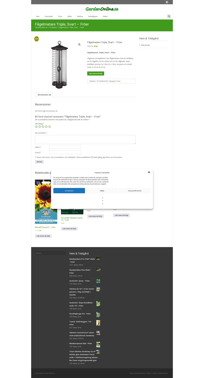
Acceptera (69, 190)
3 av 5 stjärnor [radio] (43, 126)
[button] (149, 172)
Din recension (41, 133)
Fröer (60, 16)
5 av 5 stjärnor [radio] (49, 126)
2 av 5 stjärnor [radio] (39, 126)
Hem (38, 16)
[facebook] (167, 2)
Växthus (80, 16)
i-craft (153, 373)
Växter (105, 16)
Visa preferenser (135, 190)
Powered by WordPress (138, 373)
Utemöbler (49, 16)
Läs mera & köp (95, 73)
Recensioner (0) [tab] (44, 95)
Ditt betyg (39, 124)
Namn (38, 147)
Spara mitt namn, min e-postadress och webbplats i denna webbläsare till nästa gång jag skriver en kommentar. (79, 157)
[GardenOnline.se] (102, 9)
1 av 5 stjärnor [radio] (36, 126)
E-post (38, 152)
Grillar (69, 16)
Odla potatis (145, 45)
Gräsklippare (93, 16)
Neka (102, 190)
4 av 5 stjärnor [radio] (46, 126)
